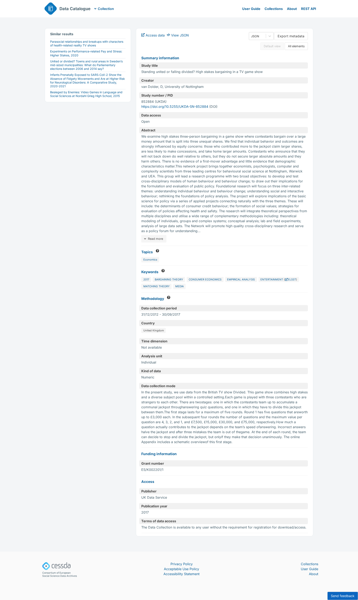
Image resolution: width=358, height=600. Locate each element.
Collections (274, 9)
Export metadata (291, 36)
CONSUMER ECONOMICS (205, 279)
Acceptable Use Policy (181, 569)
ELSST (292, 279)
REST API (308, 9)
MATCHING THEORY (156, 286)
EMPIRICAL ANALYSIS (241, 279)
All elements (296, 46)
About (292, 9)
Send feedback (342, 596)
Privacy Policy (182, 564)
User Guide (251, 9)
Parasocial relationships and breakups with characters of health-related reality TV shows (86, 43)
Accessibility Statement (181, 574)
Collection (106, 9)
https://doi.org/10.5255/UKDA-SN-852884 (174, 106)
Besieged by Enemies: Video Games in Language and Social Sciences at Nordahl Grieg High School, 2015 (86, 94)
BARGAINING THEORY (169, 279)
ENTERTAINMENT (271, 279)
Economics (150, 259)
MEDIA (179, 286)
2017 (146, 279)
